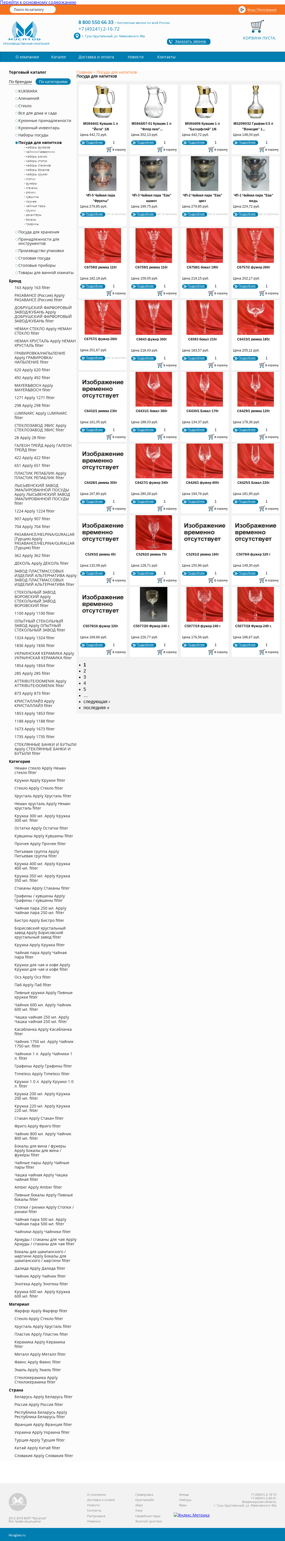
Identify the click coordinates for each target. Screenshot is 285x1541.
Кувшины (43, 835)
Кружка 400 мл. (42, 866)
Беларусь (43, 1396)
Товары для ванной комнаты (46, 273)
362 (32, 555)
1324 (34, 637)
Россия (38, 1404)
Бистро (39, 920)
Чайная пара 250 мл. (40, 910)
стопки (31, 178)
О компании (27, 56)
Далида (39, 1268)
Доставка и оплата (96, 56)
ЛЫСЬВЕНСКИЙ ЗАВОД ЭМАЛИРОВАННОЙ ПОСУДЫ (42, 494)
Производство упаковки (41, 251)
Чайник (40, 1276)
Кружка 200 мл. (42, 1096)
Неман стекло (40, 770)
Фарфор (41, 1310)
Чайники (42, 1231)
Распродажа (96, 1516)
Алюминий (28, 98)
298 (32, 405)
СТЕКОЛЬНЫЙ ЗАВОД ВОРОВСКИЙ (35, 598)
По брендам (20, 81)
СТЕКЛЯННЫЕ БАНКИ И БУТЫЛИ (45, 749)
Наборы (185, 1500)
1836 (34, 645)
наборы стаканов (38, 165)
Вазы (182, 1505)
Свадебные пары (147, 1516)
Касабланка (43, 1031)
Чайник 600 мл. (42, 1007)
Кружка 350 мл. (42, 878)
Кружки (39, 780)
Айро (139, 1505)
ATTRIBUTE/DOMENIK (40, 683)
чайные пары (36, 205)
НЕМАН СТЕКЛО (43, 331)
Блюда (184, 1495)
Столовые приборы (37, 265)
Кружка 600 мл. (42, 1294)
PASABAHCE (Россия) (39, 297)
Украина (42, 1432)
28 (30, 437)
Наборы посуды (33, 135)
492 (32, 377)
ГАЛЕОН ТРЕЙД (43, 447)
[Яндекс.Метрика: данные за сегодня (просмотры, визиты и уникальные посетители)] (192, 1515)
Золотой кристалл (148, 1521)
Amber (38, 1187)
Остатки (41, 828)
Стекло (24, 106)
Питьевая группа (36, 853)
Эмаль (37, 1369)
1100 (34, 613)
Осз (32, 977)
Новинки (93, 1521)
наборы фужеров (38, 147)
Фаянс (37, 1362)
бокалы (31, 219)
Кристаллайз (144, 1500)
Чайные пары (41, 1165)
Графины (43, 1066)
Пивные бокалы (43, 1197)
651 (32, 465)
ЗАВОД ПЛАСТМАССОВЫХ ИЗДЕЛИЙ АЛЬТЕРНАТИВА (45, 577)
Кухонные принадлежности (44, 121)
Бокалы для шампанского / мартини (42, 1256)
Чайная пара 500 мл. (40, 1221)
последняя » (96, 707)
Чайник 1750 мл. (43, 1044)
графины (32, 223)
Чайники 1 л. (43, 1056)
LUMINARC (40, 415)
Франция (43, 1424)
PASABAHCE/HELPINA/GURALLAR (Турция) (44, 541)
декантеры (33, 214)
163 (32, 287)
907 (32, 518)
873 (32, 693)
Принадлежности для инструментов (38, 241)
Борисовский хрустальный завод (40, 932)
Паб (32, 984)
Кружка (39, 944)
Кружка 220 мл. (42, 1108)
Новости (136, 56)
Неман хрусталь (42, 806)
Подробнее (94, 142)
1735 (34, 736)
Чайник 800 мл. (42, 1136)
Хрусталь (43, 795)
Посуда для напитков (40, 143)
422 (32, 457)
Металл (40, 1354)
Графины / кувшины (39, 898)
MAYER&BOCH (33, 387)
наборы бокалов (37, 169)
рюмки (31, 192)
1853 (34, 713)
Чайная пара (40, 955)
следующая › (96, 701)
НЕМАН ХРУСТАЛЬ (45, 343)
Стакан (39, 1118)
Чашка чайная (41, 1177)
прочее (31, 201)
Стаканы (42, 888)
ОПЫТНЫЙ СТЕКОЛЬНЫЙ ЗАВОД (39, 625)
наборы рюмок (36, 156)
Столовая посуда (34, 258)
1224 (34, 511)
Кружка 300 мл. (42, 818)
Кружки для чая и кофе (42, 967)
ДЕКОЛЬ (41, 563)
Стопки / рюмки (44, 1209)
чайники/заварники (40, 151)
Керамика (39, 1344)
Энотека (41, 1283)
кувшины (32, 196)
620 (32, 369)
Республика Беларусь (40, 1414)
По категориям (53, 81)
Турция (39, 1440)
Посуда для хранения (38, 232)
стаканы (32, 187)
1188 (34, 721)
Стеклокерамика (36, 1380)
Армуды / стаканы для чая (45, 1241)
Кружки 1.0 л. (43, 1084)
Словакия (43, 1455)
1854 (34, 665)
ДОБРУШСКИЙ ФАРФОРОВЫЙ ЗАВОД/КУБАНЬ (43, 314)
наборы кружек (37, 174)
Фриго (37, 1126)
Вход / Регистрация (261, 10)
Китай (37, 1447)
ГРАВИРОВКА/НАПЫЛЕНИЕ (39, 357)
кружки (31, 210)
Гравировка (144, 1495)
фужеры (31, 183)
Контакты (166, 56)
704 (32, 526)
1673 (34, 728)
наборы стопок (36, 160)
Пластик (41, 1334)
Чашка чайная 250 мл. (41, 1019)
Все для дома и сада (37, 113)
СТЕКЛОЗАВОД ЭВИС (40, 427)
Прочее (40, 843)
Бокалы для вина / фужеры (40, 1150)
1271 (34, 397)
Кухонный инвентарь (39, 128)
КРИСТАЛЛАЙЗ (34, 703)
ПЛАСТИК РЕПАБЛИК (40, 475)
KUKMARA (27, 91)
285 (32, 673)
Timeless (42, 1073)
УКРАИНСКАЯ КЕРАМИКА (44, 655)
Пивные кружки (43, 995)
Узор (138, 1510)
